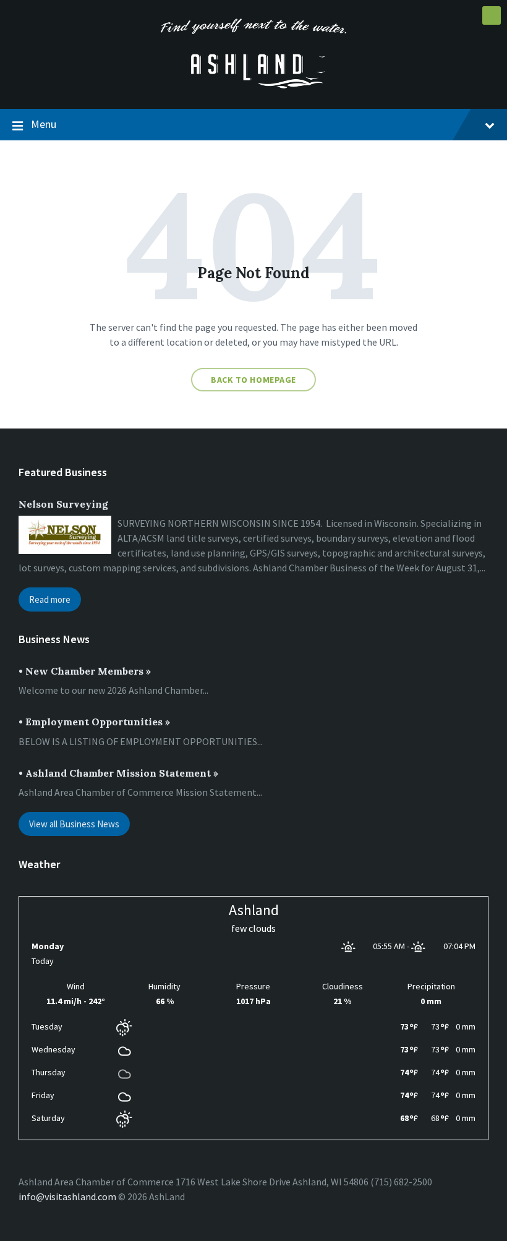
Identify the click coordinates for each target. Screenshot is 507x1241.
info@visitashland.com (67, 1196)
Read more (49, 599)
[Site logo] (253, 85)
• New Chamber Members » (85, 670)
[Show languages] (491, 15)
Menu (43, 124)
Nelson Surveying (63, 504)
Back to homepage (253, 379)
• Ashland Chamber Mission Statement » (118, 772)
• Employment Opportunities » (94, 721)
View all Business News (74, 824)
